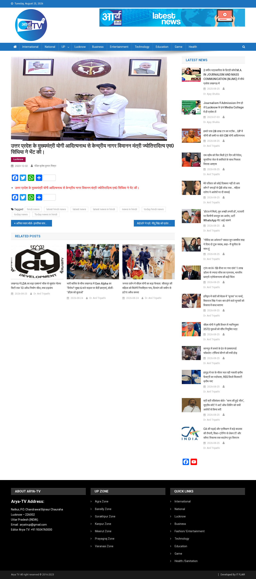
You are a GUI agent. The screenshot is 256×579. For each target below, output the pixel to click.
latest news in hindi (104, 209)
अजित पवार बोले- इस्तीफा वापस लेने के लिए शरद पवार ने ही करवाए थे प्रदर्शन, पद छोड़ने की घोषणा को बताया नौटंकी (34, 223)
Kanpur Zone (103, 523)
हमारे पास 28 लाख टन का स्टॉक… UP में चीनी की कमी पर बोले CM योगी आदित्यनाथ (224, 133)
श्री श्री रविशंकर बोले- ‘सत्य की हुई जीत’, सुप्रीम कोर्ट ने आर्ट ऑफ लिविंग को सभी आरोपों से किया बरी (223, 405)
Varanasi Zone (104, 546)
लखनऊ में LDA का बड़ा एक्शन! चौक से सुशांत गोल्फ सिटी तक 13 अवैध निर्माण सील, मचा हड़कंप (36, 286)
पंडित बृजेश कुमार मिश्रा (45, 165)
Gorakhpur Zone (105, 516)
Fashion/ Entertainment (190, 531)
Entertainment (119, 46)
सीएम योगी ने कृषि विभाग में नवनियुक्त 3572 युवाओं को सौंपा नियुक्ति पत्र (221, 327)
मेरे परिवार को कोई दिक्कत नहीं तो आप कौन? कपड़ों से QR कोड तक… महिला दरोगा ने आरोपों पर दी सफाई (221, 188)
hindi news (33, 209)
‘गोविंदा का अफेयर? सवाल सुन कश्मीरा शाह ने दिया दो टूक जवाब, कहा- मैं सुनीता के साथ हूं (224, 244)
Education (162, 46)
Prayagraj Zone (104, 538)
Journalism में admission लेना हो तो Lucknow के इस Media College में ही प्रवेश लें (223, 107)
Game (178, 46)
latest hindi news (56, 209)
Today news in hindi (46, 214)
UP (63, 46)
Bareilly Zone (103, 509)
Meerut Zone (103, 531)
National (50, 46)
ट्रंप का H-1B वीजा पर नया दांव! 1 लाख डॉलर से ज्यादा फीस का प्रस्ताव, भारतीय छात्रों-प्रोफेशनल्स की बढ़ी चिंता (223, 273)
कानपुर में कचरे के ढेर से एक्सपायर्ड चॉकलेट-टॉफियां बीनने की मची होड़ (220, 350)
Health (193, 46)
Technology (142, 46)
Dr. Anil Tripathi (42, 293)
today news (21, 214)
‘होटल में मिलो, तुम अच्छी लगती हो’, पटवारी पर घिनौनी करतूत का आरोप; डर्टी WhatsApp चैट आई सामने (223, 216)
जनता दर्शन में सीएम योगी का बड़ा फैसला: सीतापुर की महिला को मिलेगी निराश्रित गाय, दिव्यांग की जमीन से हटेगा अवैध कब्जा (147, 288)
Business (98, 46)
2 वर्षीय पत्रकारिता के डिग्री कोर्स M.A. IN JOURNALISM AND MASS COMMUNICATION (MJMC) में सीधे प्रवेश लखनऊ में (223, 77)
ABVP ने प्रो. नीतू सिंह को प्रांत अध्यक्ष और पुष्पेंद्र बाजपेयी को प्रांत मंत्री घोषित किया (156, 223)
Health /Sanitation (186, 561)
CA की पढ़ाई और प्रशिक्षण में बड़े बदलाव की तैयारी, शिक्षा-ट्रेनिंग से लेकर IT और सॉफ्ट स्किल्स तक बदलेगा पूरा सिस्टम (222, 433)
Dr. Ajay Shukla (211, 94)
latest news (79, 209)
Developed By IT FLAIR (233, 574)
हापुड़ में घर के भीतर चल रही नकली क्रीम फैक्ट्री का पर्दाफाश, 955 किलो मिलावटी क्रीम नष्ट (223, 377)
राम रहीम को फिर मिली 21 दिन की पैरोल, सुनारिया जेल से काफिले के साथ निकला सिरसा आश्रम (222, 160)
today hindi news (154, 209)
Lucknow (80, 46)
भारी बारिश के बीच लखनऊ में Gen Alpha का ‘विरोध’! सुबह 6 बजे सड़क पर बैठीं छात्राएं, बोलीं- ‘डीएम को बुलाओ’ (90, 288)
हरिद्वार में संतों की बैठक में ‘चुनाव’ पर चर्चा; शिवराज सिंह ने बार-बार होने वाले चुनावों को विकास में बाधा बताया (223, 301)
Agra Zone (101, 501)
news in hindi (129, 209)
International (30, 46)
